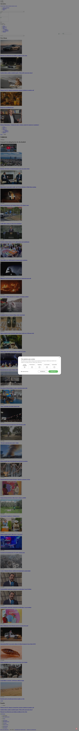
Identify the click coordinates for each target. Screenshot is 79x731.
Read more (40, 362)
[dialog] (39, 365)
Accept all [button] (53, 371)
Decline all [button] (42, 371)
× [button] (59, 357)
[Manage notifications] (76, 729)
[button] (24, 371)
